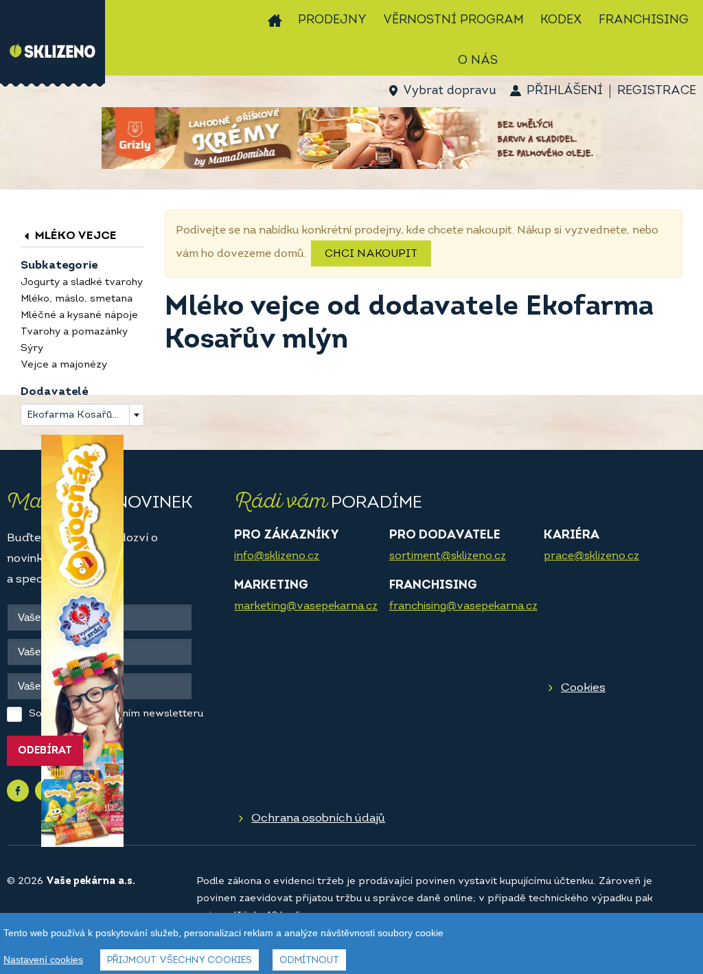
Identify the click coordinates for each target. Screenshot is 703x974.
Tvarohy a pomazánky (74, 332)
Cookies (583, 688)
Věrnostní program (453, 20)
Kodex (561, 20)
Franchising (644, 20)
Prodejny (332, 20)
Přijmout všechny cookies (179, 960)
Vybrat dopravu (449, 91)
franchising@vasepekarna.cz (463, 606)
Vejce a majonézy (64, 365)
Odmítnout (309, 960)
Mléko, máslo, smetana (76, 299)
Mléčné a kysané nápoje (79, 315)
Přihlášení (565, 91)
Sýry (32, 348)
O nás (478, 61)
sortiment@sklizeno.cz (447, 556)
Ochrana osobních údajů (318, 818)
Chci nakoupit (371, 254)
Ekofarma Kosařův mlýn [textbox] (85, 415)
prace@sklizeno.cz (591, 556)
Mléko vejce (74, 236)
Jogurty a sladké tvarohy (82, 283)
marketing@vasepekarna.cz (306, 606)
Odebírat (45, 751)
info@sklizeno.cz (276, 556)
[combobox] (82, 415)
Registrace (656, 91)
